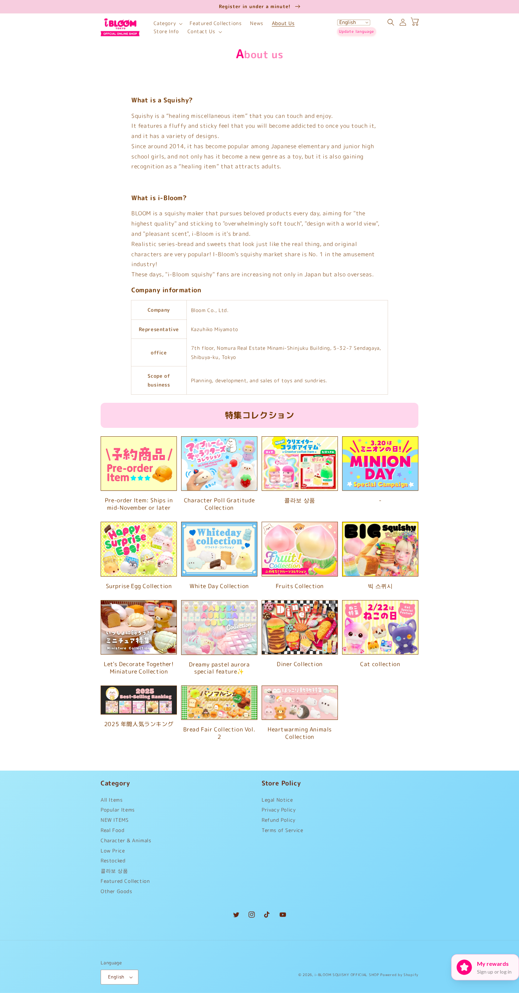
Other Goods (116, 891)
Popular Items (118, 809)
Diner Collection (300, 664)
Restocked (113, 860)
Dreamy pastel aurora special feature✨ (219, 668)
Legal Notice (277, 801)
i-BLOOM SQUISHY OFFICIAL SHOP (347, 974)
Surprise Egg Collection (139, 586)
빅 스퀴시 (380, 586)
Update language (356, 31)
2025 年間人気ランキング (138, 724)
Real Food (112, 830)
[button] (167, 23)
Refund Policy (279, 819)
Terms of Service (282, 830)
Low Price (113, 850)
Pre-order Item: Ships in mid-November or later (139, 504)
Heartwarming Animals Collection (300, 733)
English (116, 977)
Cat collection (380, 664)
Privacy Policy (279, 809)
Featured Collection (125, 881)
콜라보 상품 (299, 500)
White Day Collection (219, 586)
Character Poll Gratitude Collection (219, 504)
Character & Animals (126, 840)
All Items (112, 801)
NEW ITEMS (115, 819)
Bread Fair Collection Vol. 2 (219, 733)
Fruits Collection (300, 586)
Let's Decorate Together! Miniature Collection (138, 667)
